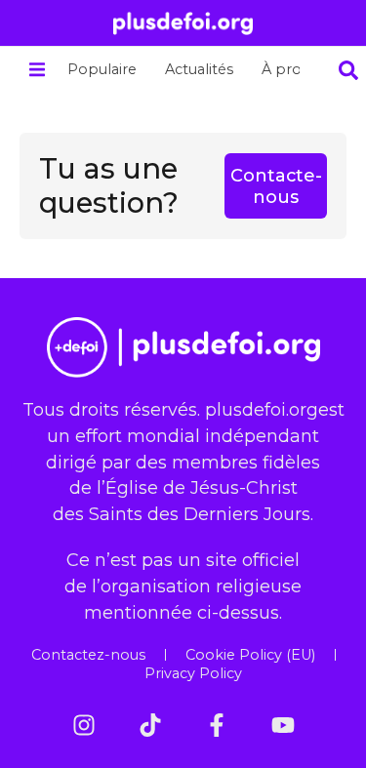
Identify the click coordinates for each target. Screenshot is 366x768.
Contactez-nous (88, 655)
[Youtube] (283, 725)
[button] (37, 70)
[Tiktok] (150, 725)
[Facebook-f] (216, 725)
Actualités (199, 69)
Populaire (102, 69)
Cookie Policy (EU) (250, 655)
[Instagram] (84, 725)
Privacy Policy (193, 673)
